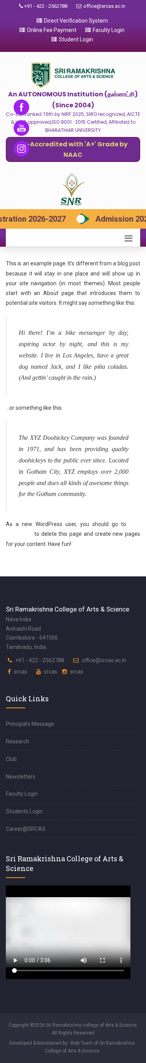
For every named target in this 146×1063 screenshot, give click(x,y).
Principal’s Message (30, 724)
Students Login (24, 811)
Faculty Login (109, 30)
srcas (20, 671)
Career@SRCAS (26, 829)
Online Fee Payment (51, 30)
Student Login (76, 39)
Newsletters (20, 776)
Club (11, 759)
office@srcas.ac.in (104, 6)
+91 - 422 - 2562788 (45, 6)
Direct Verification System (76, 21)
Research (17, 741)
